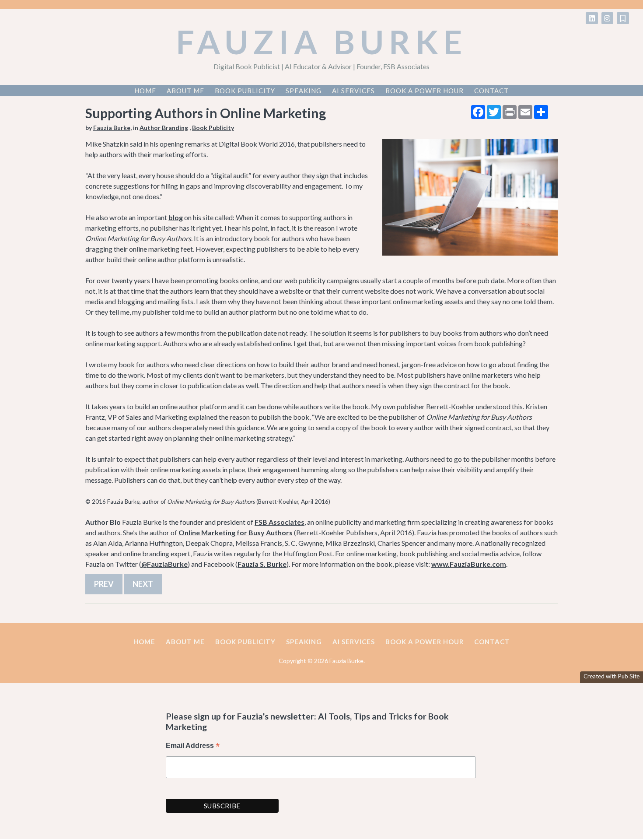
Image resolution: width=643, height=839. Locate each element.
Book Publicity (245, 91)
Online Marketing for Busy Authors (235, 532)
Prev (104, 584)
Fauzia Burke (321, 41)
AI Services (353, 91)
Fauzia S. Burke (262, 564)
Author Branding (164, 127)
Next (143, 584)
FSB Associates (279, 522)
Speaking (304, 91)
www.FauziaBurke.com (468, 564)
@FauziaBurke (164, 564)
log (178, 217)
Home (145, 91)
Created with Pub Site (612, 676)
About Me (185, 91)
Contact (491, 91)
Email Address (193, 746)
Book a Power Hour (424, 91)
